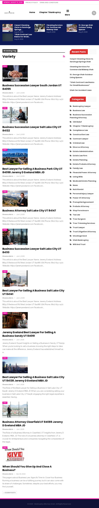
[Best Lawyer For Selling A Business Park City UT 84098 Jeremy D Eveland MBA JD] (15, 157)
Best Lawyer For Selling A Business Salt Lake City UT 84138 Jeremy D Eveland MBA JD (33, 378)
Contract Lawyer (80, 139)
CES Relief (77, 122)
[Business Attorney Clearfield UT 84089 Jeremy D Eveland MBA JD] (15, 410)
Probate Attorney (81, 206)
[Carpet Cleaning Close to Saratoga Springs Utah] (7, 28)
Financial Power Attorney (84, 172)
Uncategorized (80, 236)
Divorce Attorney (81, 147)
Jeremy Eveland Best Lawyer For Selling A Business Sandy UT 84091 (29, 334)
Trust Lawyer (79, 227)
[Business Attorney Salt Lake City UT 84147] (15, 198)
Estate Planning (80, 160)
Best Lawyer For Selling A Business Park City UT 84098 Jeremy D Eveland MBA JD (32, 170)
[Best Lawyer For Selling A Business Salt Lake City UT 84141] (15, 278)
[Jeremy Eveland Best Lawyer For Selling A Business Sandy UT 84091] (15, 320)
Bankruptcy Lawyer (82, 106)
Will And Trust (79, 244)
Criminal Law (79, 143)
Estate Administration (83, 151)
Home (32, 12)
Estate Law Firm (80, 155)
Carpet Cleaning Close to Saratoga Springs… (22, 27)
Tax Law (76, 215)
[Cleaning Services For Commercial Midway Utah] (40, 28)
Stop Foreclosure (81, 210)
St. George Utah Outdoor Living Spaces (86, 27)
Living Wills (78, 177)
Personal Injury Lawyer (83, 193)
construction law (81, 134)
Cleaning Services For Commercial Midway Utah (54, 27)
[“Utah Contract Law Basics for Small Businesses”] (7, 37)
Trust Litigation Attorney (84, 231)
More (67, 14)
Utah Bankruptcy (81, 240)
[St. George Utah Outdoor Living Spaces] (72, 28)
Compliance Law (80, 130)
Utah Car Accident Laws (81, 90)
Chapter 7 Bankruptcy (50, 12)
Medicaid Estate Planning (84, 181)
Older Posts (10, 493)
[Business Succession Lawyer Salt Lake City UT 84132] (15, 115)
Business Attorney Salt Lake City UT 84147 (29, 210)
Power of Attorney (81, 198)
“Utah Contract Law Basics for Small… (23, 35)
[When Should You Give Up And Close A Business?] (15, 454)
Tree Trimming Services (84, 223)
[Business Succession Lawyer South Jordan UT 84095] (15, 73)
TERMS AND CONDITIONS (49, 2)
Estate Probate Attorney (84, 164)
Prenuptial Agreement (83, 202)
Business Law (79, 110)
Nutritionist (78, 189)
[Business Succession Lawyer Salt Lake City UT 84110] (15, 237)
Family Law (78, 168)
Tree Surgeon (79, 219)
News (5, 66)
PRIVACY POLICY (32, 2)
